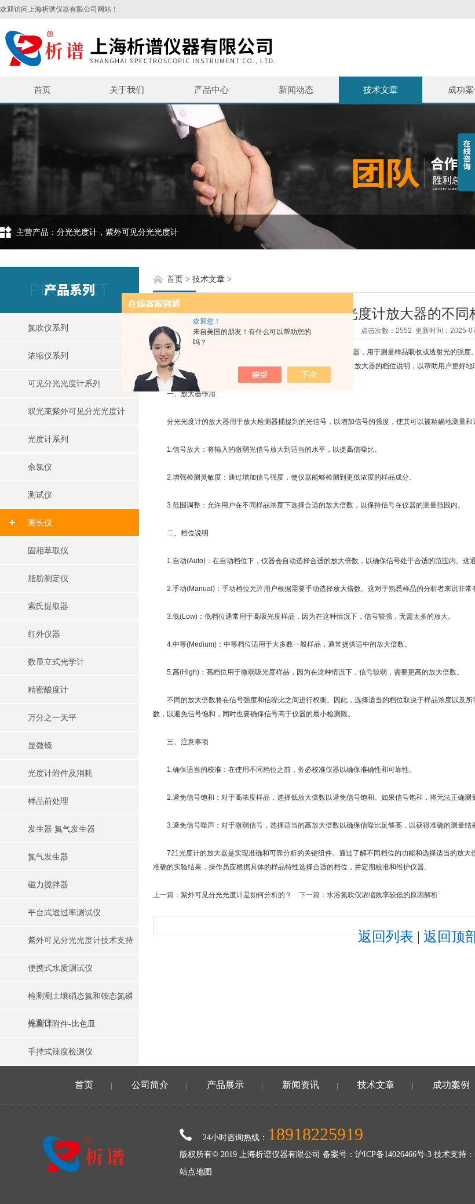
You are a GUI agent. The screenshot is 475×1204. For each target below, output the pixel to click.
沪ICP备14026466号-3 (393, 1154)
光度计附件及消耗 (60, 773)
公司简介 (150, 1085)
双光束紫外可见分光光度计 (76, 411)
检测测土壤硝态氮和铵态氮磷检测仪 (80, 1000)
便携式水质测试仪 (60, 968)
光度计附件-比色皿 (62, 1023)
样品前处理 (48, 801)
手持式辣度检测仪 (60, 1051)
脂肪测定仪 (48, 578)
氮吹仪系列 (48, 327)
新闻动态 (296, 90)
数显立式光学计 (56, 661)
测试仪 (40, 494)
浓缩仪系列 (48, 355)
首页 (42, 90)
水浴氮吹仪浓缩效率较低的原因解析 (382, 895)
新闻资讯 (300, 1085)
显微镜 (40, 745)
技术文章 (380, 90)
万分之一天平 (52, 717)
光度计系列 (48, 439)
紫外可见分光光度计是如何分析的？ (236, 895)
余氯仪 (40, 467)
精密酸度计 (48, 689)
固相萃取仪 (48, 550)
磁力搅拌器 (48, 884)
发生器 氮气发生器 (61, 828)
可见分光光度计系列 (64, 383)
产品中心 (211, 90)
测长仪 (40, 522)
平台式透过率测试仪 (64, 912)
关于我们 (126, 90)
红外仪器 (44, 634)
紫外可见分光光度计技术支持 (80, 940)
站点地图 (196, 1171)
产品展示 (225, 1085)
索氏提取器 (48, 606)
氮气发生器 (48, 856)
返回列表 (386, 936)
